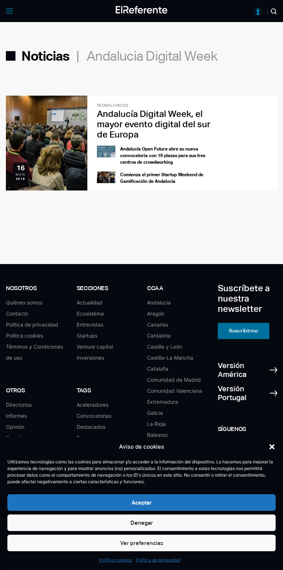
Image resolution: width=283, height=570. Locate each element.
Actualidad (89, 302)
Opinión (15, 427)
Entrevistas (90, 324)
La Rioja (156, 424)
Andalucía (159, 302)
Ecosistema (90, 313)
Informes (16, 416)
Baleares (157, 435)
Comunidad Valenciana (174, 391)
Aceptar (142, 502)
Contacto (17, 313)
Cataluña (157, 369)
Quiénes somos (24, 302)
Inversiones (90, 358)
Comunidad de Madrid (174, 380)
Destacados (91, 427)
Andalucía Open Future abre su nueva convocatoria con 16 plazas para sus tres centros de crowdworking (162, 155)
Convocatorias (94, 416)
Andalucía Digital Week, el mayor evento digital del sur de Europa (153, 124)
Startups (87, 335)
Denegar (141, 523)
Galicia (155, 413)
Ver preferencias (141, 543)
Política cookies (115, 560)
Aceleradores (92, 405)
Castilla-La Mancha (170, 358)
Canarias (157, 324)
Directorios (19, 405)
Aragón (155, 313)
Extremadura (162, 402)
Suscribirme (243, 331)
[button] (272, 446)
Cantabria (159, 335)
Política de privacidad (158, 560)
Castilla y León (164, 346)
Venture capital (95, 346)
